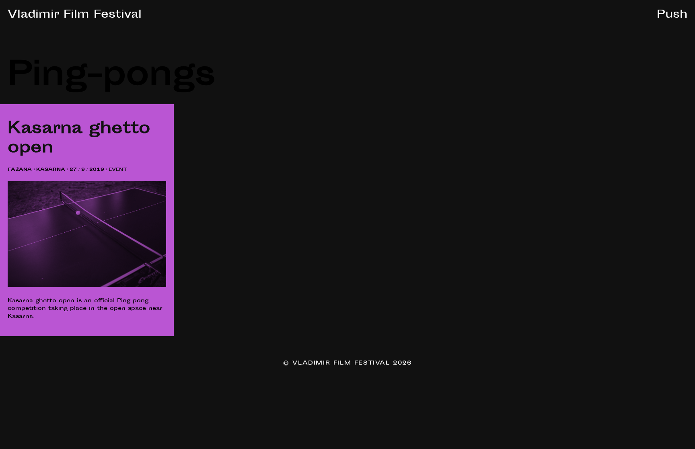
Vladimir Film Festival (75, 15)
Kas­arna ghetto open (79, 139)
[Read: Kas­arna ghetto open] (87, 285)
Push (672, 15)
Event (118, 170)
